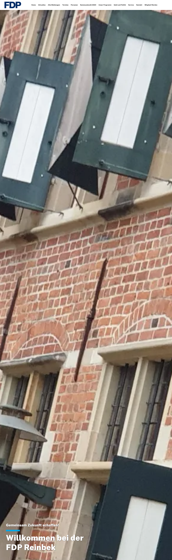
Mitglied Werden (151, 5)
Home (33, 5)
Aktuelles (41, 5)
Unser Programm (105, 5)
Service (131, 5)
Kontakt (139, 5)
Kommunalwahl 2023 (88, 5)
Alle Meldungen (54, 5)
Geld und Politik (120, 5)
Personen (74, 5)
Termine (65, 5)
